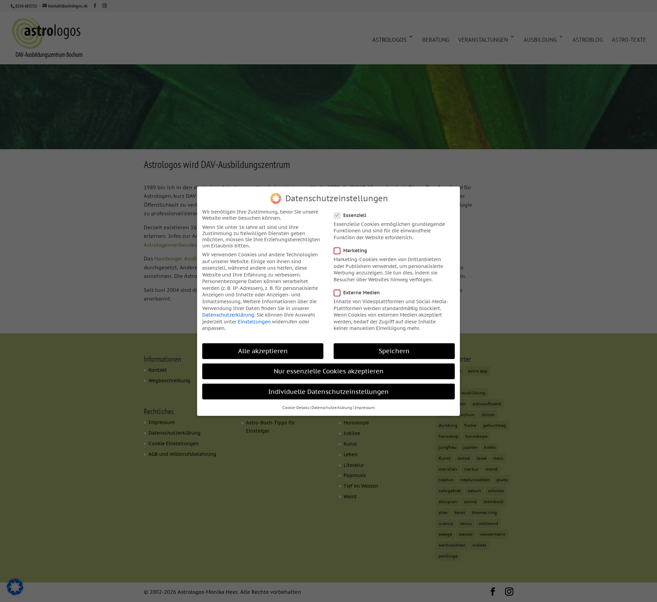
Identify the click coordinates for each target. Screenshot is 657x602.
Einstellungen (254, 321)
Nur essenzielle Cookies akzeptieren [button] (329, 371)
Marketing (355, 250)
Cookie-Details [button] (295, 407)
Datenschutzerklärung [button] (331, 407)
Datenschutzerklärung (228, 315)
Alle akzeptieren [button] (263, 351)
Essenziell (354, 215)
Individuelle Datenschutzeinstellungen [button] (328, 391)
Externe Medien (361, 293)
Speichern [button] (394, 351)
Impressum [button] (365, 407)
